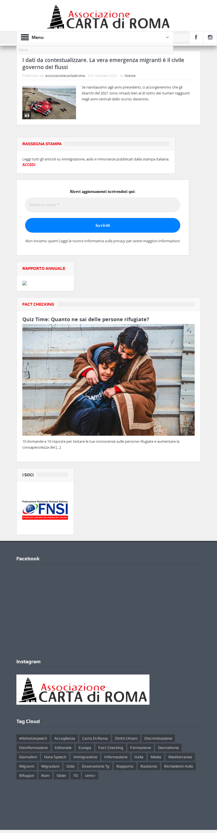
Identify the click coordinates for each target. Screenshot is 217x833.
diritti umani (126, 738)
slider (61, 775)
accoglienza (64, 738)
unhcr (90, 775)
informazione (115, 757)
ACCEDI (28, 164)
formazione (140, 747)
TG (75, 775)
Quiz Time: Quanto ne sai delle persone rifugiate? (85, 319)
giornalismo (168, 747)
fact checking (110, 747)
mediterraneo (180, 757)
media (156, 757)
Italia (139, 757)
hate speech (55, 757)
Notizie (130, 75)
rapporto (124, 766)
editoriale (63, 747)
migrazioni (50, 766)
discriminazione (158, 738)
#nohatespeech (33, 738)
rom (45, 775)
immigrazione (85, 757)
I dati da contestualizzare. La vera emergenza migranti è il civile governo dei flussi (103, 63)
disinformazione (33, 747)
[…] (58, 447)
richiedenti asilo (178, 766)
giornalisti (28, 757)
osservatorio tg (95, 766)
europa (85, 747)
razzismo (148, 766)
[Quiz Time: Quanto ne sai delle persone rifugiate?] (108, 381)
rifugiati (26, 775)
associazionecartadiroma (65, 75)
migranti (26, 766)
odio (70, 766)
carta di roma (95, 738)
